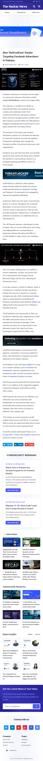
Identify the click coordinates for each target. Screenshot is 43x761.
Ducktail (30, 368)
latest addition (27, 365)
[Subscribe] (36, 706)
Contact (5, 745)
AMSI (34, 302)
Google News (8, 435)
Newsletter (21, 12)
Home (7, 12)
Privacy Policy (26, 745)
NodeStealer (7, 371)
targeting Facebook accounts (21, 376)
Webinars (35, 12)
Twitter (16, 435)
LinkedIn (26, 435)
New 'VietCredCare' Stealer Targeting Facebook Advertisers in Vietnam (20, 56)
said (31, 124)
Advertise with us (8, 742)
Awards (24, 742)
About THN (6, 739)
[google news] (37, 727)
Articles (37, 634)
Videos (30, 634)
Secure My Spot (13, 490)
